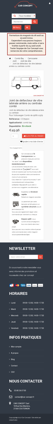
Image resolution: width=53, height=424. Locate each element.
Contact (14, 366)
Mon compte (16, 347)
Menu (17, 27)
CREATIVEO (13, 420)
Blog (13, 359)
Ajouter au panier (34, 136)
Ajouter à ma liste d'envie (32, 142)
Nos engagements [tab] (16, 148)
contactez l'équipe (18, 185)
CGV (13, 372)
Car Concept (26, 417)
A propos (14, 353)
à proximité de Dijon (23, 234)
